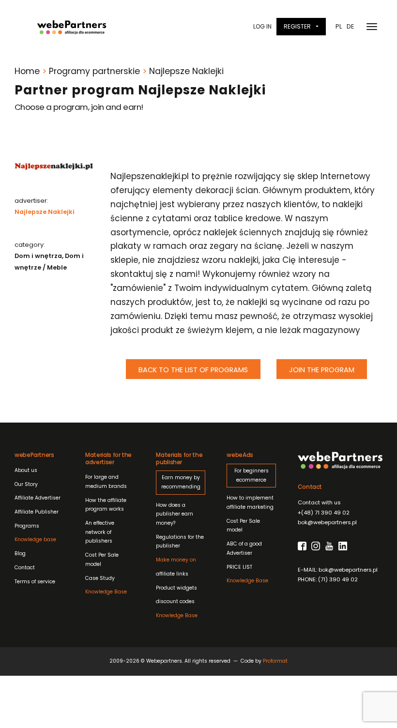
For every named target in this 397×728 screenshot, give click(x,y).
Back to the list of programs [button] (193, 370)
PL (339, 26)
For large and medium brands (106, 481)
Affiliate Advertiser (38, 497)
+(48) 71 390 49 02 (324, 512)
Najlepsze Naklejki (45, 212)
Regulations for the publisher (180, 541)
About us (26, 470)
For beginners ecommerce (251, 475)
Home (27, 71)
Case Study (100, 578)
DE (350, 26)
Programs (27, 526)
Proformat (275, 661)
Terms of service (35, 581)
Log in (262, 26)
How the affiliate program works (105, 505)
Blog (20, 553)
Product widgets (176, 588)
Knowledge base (35, 539)
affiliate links (176, 566)
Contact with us (319, 502)
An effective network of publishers (99, 532)
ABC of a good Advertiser (244, 548)
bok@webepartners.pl (327, 522)
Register (297, 26)
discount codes (175, 601)
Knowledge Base (106, 591)
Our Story (26, 484)
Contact (25, 567)
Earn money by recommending (180, 482)
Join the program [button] (321, 370)
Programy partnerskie (94, 71)
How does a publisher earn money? (174, 514)
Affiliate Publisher (37, 512)
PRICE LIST (239, 567)
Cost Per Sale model (102, 559)
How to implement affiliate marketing (250, 502)
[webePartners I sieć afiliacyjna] (72, 26)
